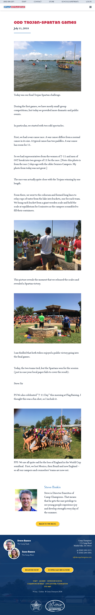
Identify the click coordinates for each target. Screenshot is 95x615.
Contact (37, 1)
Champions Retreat (35, 584)
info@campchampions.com (82, 557)
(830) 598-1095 (85, 553)
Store (51, 1)
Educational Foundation (57, 584)
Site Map (47, 586)
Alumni (42, 581)
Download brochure (59, 570)
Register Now (32, 570)
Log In (89, 1)
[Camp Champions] (14, 7)
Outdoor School (54, 581)
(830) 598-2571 (8, 1)
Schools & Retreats (70, 1)
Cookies (41, 591)
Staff (24, 1)
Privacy (35, 591)
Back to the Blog (47, 524)
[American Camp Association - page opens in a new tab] (55, 606)
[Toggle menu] (90, 7)
